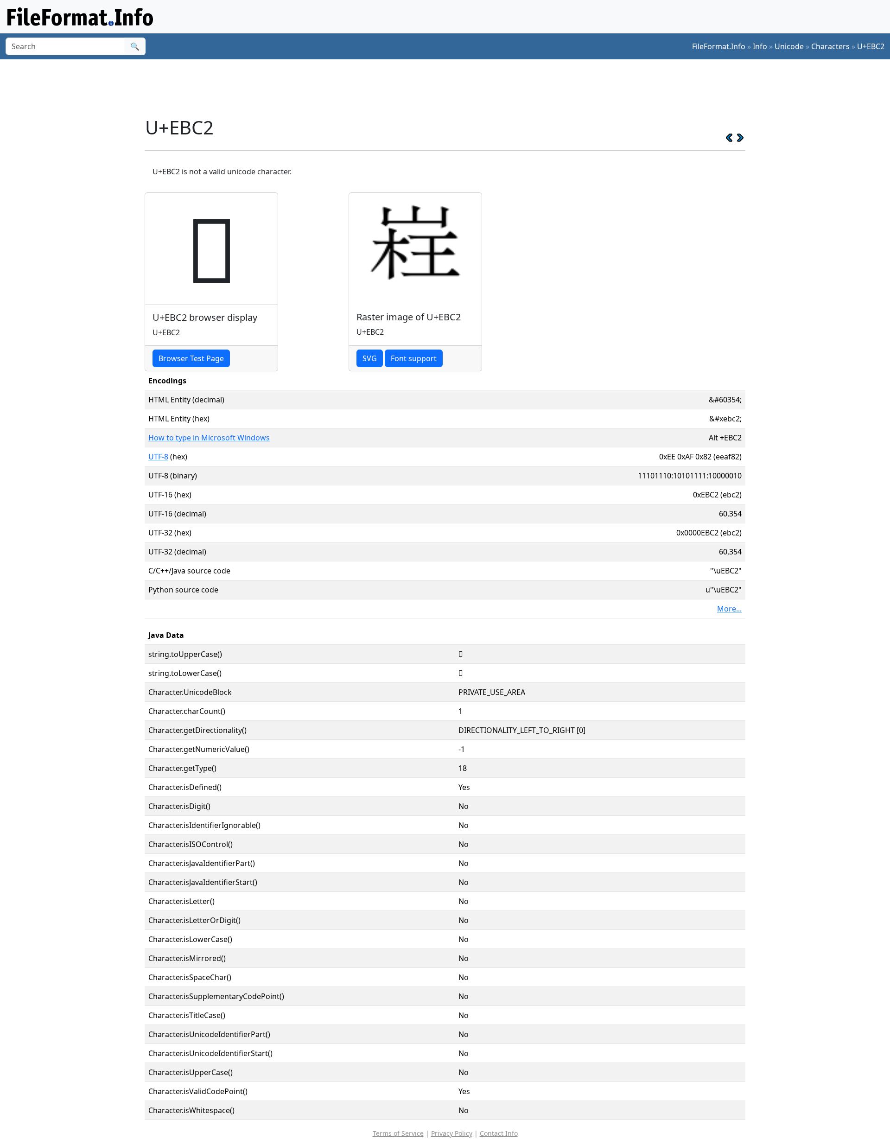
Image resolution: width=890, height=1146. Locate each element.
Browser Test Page (191, 358)
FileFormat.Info (718, 46)
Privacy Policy (451, 1133)
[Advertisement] (450, 87)
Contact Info (499, 1133)
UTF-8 (158, 457)
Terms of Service (398, 1133)
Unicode (789, 46)
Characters (830, 46)
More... (729, 609)
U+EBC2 (870, 46)
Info (760, 46)
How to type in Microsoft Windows (209, 438)
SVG (369, 358)
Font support (414, 358)
